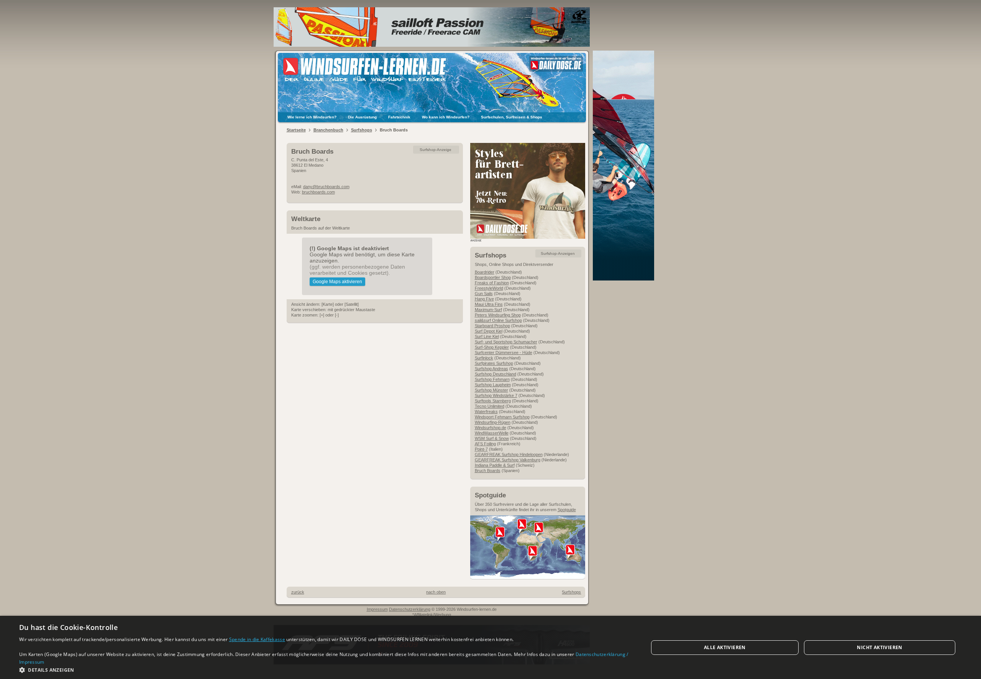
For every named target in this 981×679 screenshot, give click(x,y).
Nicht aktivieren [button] (879, 647)
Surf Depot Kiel (488, 331)
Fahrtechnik (399, 117)
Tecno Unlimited (489, 406)
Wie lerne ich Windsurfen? (311, 117)
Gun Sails (484, 293)
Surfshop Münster (491, 390)
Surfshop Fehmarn (492, 379)
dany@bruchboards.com (326, 186)
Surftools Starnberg (493, 401)
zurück (297, 592)
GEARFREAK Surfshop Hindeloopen (509, 454)
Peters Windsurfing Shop (498, 315)
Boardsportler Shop (493, 277)
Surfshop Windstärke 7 (496, 395)
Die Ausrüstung (362, 117)
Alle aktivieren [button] (725, 647)
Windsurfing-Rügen (492, 422)
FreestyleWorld (489, 288)
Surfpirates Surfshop (494, 363)
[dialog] (490, 647)
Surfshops (361, 130)
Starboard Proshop (492, 325)
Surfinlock (484, 358)
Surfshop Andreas (491, 368)
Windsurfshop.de (490, 427)
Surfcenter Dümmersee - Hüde (503, 352)
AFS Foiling (485, 443)
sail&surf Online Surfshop (498, 320)
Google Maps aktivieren (337, 281)
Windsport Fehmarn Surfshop (502, 417)
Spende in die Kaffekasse (257, 639)
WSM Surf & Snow (492, 438)
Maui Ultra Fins (489, 304)
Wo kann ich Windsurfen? (445, 117)
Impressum (377, 609)
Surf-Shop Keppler (492, 347)
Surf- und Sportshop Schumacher (506, 342)
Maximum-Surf (488, 309)
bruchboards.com (318, 192)
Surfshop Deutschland (495, 374)
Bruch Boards (487, 470)
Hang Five (484, 299)
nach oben (436, 592)
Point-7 (481, 449)
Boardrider (484, 272)
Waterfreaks (486, 411)
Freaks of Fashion (492, 282)
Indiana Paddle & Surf (495, 465)
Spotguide (567, 509)
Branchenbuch (328, 130)
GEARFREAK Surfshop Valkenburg (507, 460)
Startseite (296, 130)
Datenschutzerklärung (409, 609)
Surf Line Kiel (487, 336)
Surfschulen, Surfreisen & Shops (511, 117)
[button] (324, 669)
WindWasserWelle (492, 433)
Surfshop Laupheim (493, 384)
